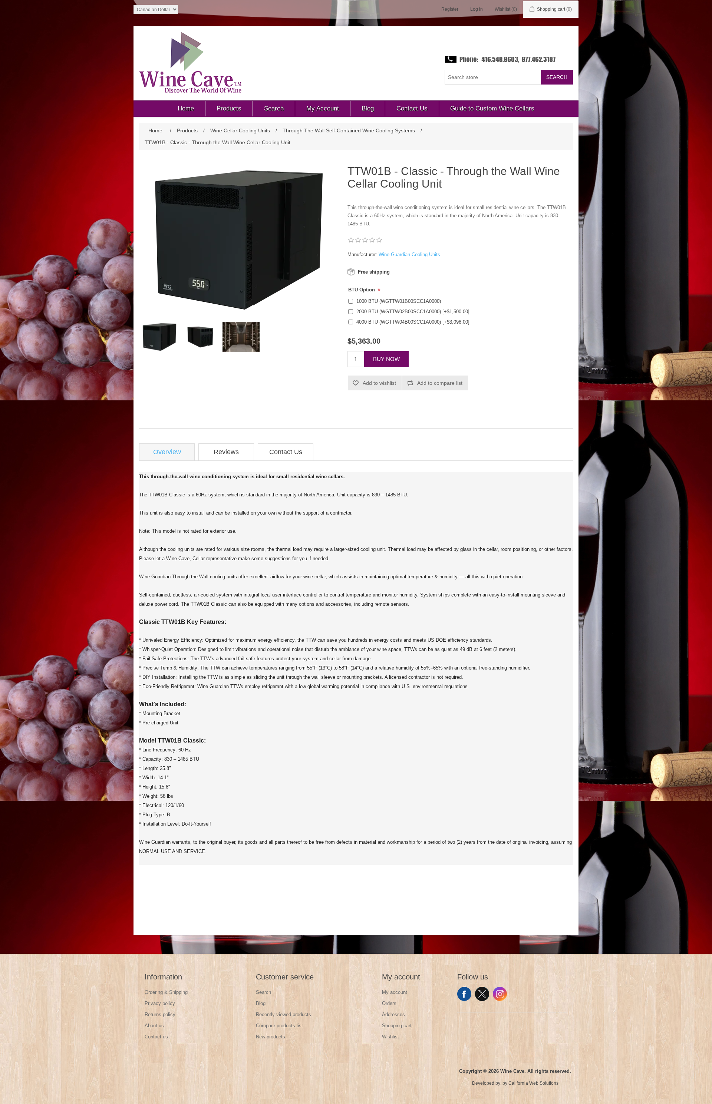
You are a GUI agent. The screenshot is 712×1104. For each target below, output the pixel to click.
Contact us (156, 1036)
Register (449, 9)
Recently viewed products (283, 1014)
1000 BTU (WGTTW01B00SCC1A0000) (398, 301)
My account (394, 992)
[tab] (167, 452)
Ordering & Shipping (166, 992)
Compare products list (279, 1025)
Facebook (464, 994)
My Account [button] (322, 108)
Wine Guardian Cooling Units (409, 254)
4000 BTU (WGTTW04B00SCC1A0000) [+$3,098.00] (412, 322)
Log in (476, 9)
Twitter (482, 994)
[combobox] (493, 77)
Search (556, 77)
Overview (167, 452)
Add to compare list (439, 383)
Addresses (393, 1014)
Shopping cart (397, 1025)
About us (154, 1025)
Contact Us (285, 452)
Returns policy (160, 1014)
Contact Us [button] (412, 108)
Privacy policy (160, 1003)
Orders (389, 1003)
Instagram (500, 994)
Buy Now (386, 359)
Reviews (226, 452)
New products (270, 1036)
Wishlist (390, 1036)
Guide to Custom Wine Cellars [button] (492, 108)
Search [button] (274, 108)
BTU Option (362, 289)
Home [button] (186, 108)
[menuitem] (186, 108)
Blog (261, 1003)
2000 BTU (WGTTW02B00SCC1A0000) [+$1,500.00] (412, 311)
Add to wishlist (379, 383)
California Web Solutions (533, 1083)
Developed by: (486, 1083)
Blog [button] (368, 108)
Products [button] (229, 108)
